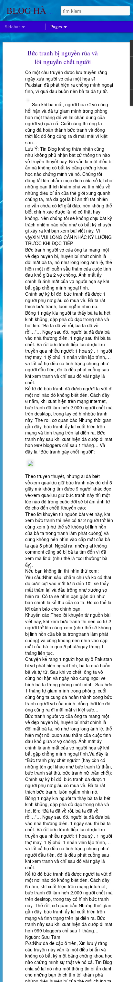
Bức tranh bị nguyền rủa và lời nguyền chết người (62, 57)
